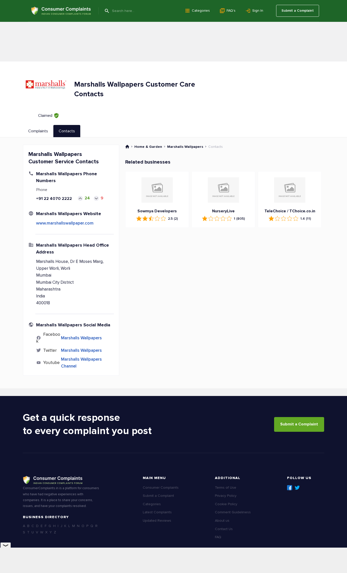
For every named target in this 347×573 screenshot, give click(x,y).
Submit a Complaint (297, 10)
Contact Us (224, 529)
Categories (201, 10)
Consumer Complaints (161, 487)
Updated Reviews (157, 520)
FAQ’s (231, 10)
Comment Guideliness (233, 512)
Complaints (38, 131)
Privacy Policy (225, 496)
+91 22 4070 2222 (54, 198)
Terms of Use (225, 487)
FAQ (218, 537)
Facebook (289, 487)
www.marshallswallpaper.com (64, 223)
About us (222, 520)
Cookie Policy (226, 504)
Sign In (257, 10)
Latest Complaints (157, 512)
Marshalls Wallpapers (81, 338)
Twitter (297, 487)
